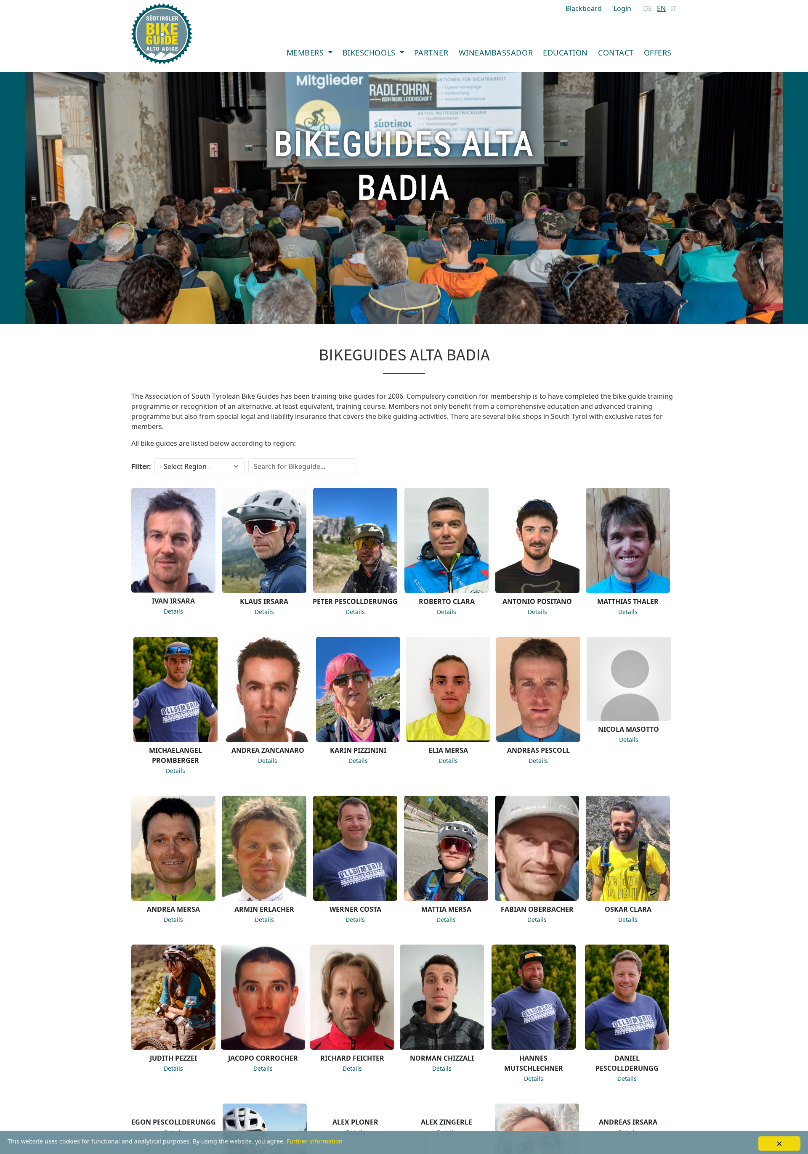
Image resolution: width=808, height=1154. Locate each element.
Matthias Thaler (628, 601)
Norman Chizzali (442, 1058)
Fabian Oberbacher (537, 909)
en (661, 8)
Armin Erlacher (264, 909)
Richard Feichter (352, 1058)
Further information (315, 1141)
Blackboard (584, 8)
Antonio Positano (537, 601)
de (647, 8)
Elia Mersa (448, 750)
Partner (431, 53)
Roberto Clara (447, 601)
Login (622, 8)
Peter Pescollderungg (355, 601)
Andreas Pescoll (538, 750)
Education (565, 53)
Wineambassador (496, 53)
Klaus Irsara (264, 601)
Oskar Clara (628, 909)
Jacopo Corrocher (263, 1058)
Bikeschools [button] (370, 53)
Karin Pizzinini (358, 750)
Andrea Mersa (173, 909)
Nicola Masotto (628, 729)
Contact (616, 53)
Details (173, 611)
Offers (658, 53)
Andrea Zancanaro (267, 750)
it (674, 8)
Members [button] (306, 53)
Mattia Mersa (446, 909)
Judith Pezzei (173, 1058)
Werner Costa (355, 909)
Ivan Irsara (173, 601)
